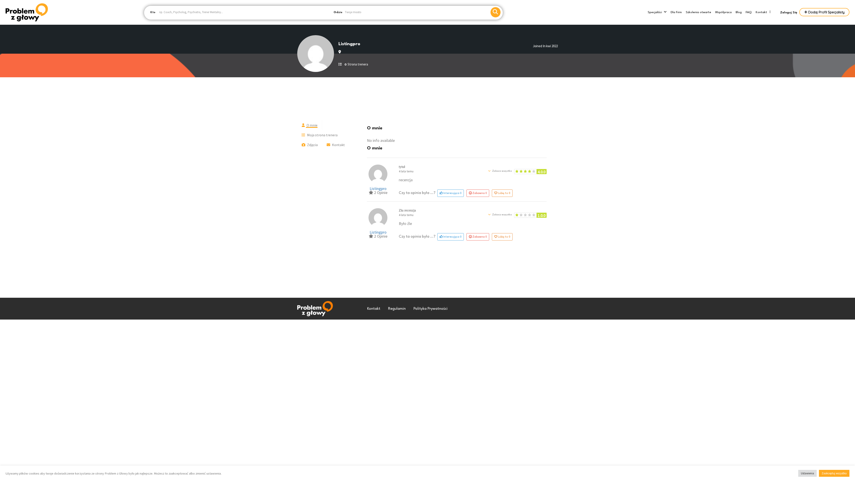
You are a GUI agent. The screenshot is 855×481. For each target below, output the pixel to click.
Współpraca (723, 12)
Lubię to (504, 193)
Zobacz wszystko (502, 171)
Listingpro (378, 188)
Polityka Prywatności (430, 309)
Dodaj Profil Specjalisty (826, 12)
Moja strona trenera (322, 135)
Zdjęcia (312, 145)
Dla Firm (676, 12)
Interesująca (452, 193)
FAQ (749, 12)
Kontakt (761, 12)
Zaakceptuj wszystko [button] (834, 473)
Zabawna (479, 193)
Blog (739, 12)
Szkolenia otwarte (698, 12)
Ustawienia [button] (807, 473)
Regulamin (397, 309)
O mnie (312, 125)
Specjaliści (655, 12)
